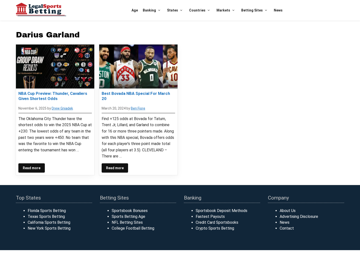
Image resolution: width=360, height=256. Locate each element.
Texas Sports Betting (46, 216)
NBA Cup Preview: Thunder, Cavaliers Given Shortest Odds (52, 96)
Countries (197, 10)
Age (135, 10)
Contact (287, 228)
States (172, 10)
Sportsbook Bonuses (130, 210)
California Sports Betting (49, 222)
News (278, 10)
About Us (288, 210)
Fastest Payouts (210, 216)
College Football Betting (133, 228)
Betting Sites (252, 10)
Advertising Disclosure (299, 216)
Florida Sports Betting (47, 210)
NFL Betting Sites (127, 222)
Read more (31, 168)
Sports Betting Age (128, 216)
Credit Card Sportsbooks (217, 222)
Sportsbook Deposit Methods (221, 210)
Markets (223, 10)
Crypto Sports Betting (215, 228)
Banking (149, 10)
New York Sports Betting (49, 228)
